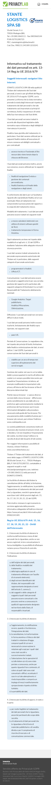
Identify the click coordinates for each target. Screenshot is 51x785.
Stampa (45, 4)
